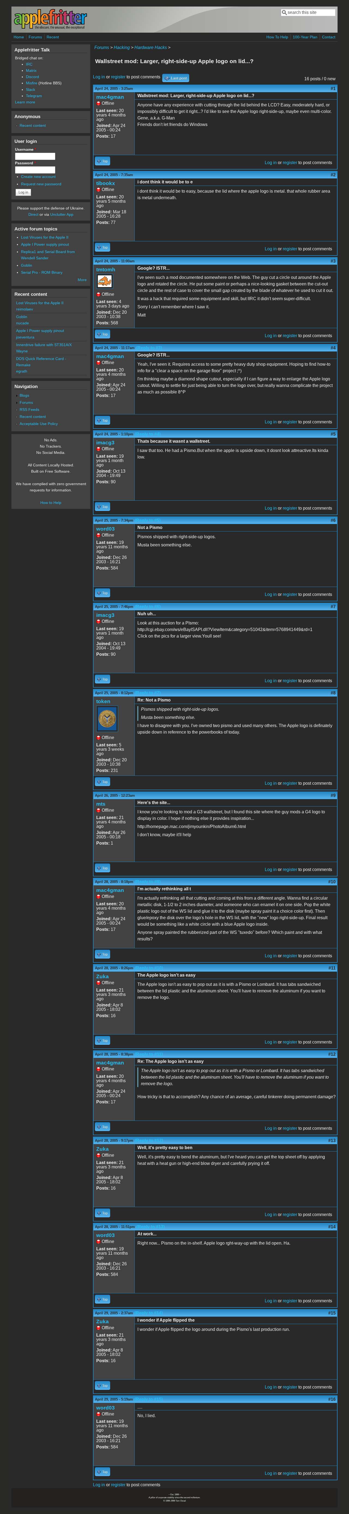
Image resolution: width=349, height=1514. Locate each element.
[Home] (50, 28)
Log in (99, 77)
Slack (30, 89)
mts (101, 804)
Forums (35, 37)
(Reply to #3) (149, 348)
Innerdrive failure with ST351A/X (44, 345)
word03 (105, 529)
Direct (33, 214)
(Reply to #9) (148, 881)
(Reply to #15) (148, 1399)
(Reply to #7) (148, 693)
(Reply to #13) (150, 1226)
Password (25, 163)
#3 (333, 261)
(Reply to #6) (148, 606)
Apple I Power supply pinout (45, 244)
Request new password (41, 184)
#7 (333, 606)
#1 (333, 88)
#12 (332, 1054)
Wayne (22, 351)
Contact (328, 37)
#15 (332, 1313)
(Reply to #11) (149, 1054)
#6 (333, 520)
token (103, 701)
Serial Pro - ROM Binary (41, 272)
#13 (332, 1140)
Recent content (33, 125)
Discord (32, 77)
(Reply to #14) (148, 1313)
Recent (53, 37)
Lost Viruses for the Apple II (44, 237)
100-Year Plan (305, 37)
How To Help (277, 37)
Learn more (25, 102)
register (118, 77)
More (82, 280)
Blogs (24, 395)
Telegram (34, 96)
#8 (333, 693)
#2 (333, 175)
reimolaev (24, 309)
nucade (22, 323)
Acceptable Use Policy (39, 423)
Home (19, 37)
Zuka (102, 976)
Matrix (31, 70)
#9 (333, 795)
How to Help (50, 502)
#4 (333, 348)
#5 (333, 434)
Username (25, 149)
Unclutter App (61, 214)
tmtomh (105, 269)
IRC (29, 64)
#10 (332, 881)
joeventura (25, 337)
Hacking (122, 47)
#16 (332, 1399)
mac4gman (110, 97)
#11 (332, 968)
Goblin (26, 265)
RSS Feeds (29, 409)
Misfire (31, 83)
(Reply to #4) (148, 434)
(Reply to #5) (148, 520)
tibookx (105, 183)
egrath (21, 371)
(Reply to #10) (149, 968)
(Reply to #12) (149, 1140)
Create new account (38, 176)
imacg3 (105, 442)
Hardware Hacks (150, 47)
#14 (332, 1226)
